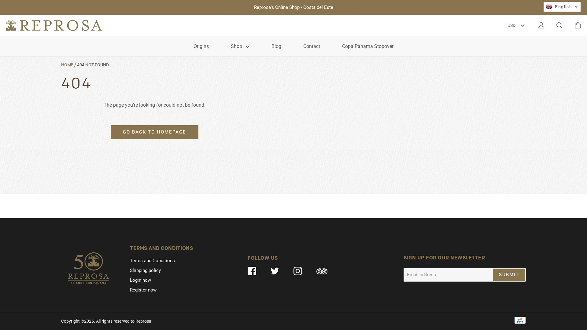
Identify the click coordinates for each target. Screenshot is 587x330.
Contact (311, 46)
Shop (237, 46)
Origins (201, 46)
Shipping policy (145, 270)
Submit (509, 274)
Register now (143, 290)
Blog (276, 46)
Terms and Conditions (152, 260)
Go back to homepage (154, 132)
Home (67, 64)
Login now (140, 280)
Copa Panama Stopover (367, 46)
